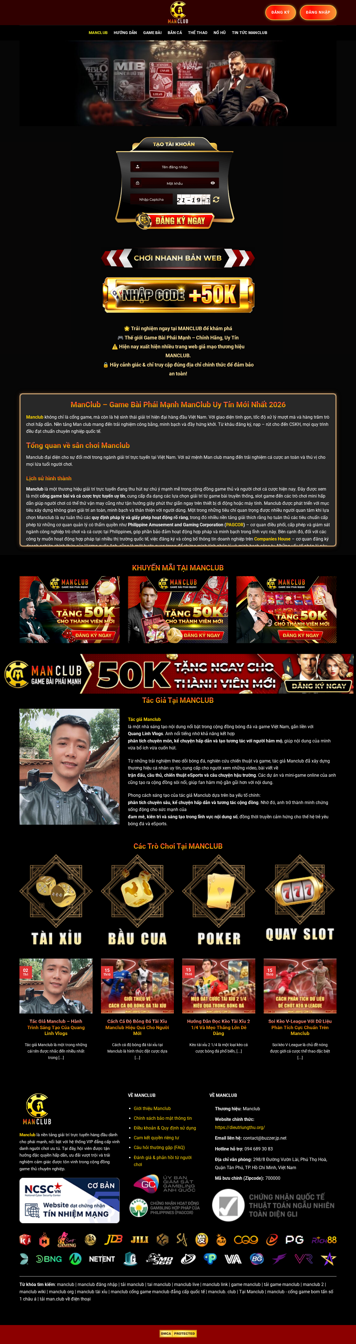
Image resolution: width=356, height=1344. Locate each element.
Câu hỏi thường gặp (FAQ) (159, 1147)
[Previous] (18, 1016)
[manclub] (178, 12)
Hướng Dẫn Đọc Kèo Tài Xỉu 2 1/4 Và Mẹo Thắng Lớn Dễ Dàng (218, 1027)
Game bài (152, 32)
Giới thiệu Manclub (152, 1108)
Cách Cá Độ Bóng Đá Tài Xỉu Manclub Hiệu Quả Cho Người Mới (137, 1027)
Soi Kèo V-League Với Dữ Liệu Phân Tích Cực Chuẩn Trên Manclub (300, 1027)
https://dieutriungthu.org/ (240, 1127)
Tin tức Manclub (249, 32)
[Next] (337, 1016)
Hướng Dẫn (125, 32)
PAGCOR (234, 524)
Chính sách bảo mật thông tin (163, 1118)
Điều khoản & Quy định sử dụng (165, 1128)
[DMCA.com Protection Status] (178, 1333)
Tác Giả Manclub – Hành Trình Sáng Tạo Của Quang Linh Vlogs (56, 1027)
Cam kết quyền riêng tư (156, 1137)
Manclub (98, 32)
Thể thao (197, 32)
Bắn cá (175, 32)
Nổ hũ (220, 32)
